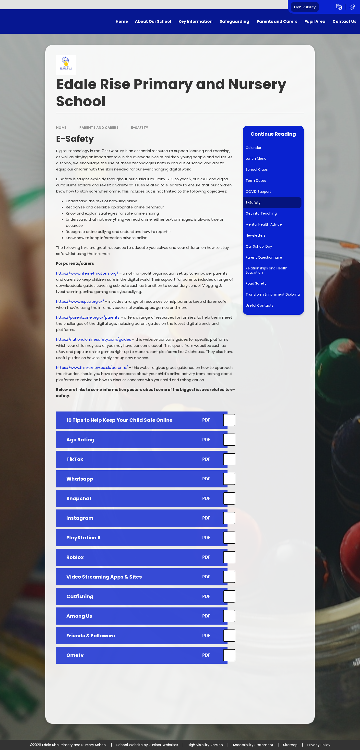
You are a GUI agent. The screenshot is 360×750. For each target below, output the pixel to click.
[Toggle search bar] (325, 6)
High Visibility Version (205, 744)
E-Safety (139, 127)
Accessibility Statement (253, 744)
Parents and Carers (99, 127)
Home (61, 127)
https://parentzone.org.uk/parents (88, 317)
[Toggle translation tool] (339, 6)
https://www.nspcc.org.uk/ (80, 301)
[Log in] (352, 6)
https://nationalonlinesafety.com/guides (93, 339)
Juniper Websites (163, 744)
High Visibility (305, 6)
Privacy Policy (318, 744)
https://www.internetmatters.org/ (87, 273)
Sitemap (290, 744)
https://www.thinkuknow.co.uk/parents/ (92, 367)
